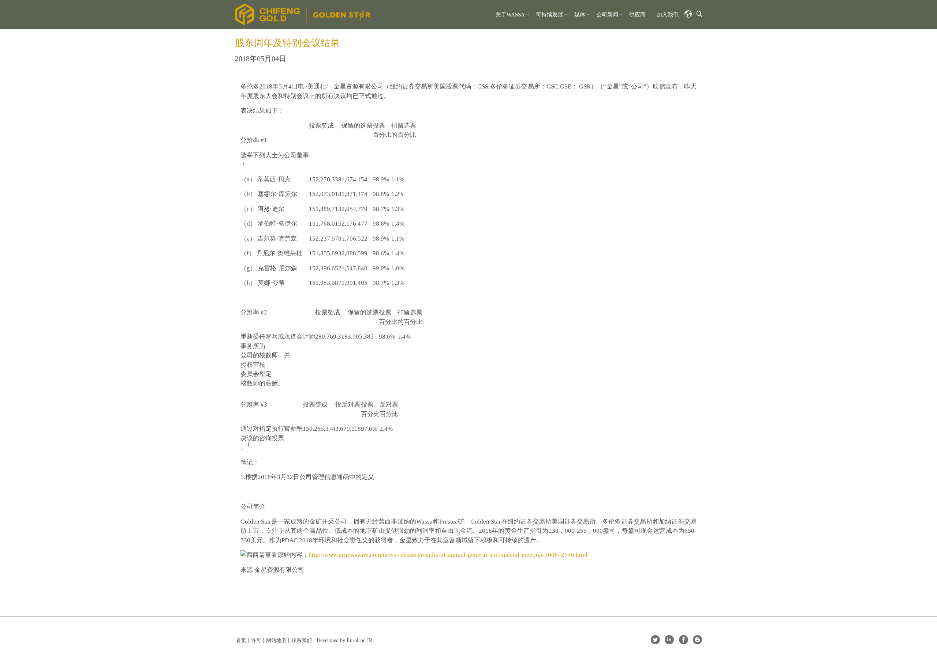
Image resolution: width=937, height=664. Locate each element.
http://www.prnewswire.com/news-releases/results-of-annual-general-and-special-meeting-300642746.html (448, 554)
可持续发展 (549, 15)
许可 (256, 640)
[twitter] (655, 642)
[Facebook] (683, 642)
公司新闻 (607, 15)
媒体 (579, 15)
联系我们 (301, 640)
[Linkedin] (669, 642)
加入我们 (668, 15)
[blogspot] (697, 642)
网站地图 (276, 640)
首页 (241, 640)
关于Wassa (510, 15)
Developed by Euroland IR (344, 640)
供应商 (637, 15)
